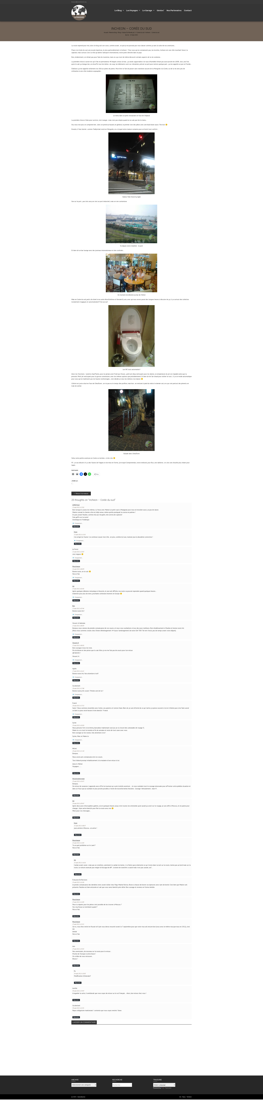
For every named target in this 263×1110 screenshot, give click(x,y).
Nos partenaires (174, 10)
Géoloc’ (160, 10)
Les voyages (132, 10)
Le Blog (118, 10)
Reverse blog (113, 32)
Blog (119, 32)
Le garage (147, 10)
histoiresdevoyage (78, 779)
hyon (75, 532)
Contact (188, 10)
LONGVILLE (76, 505)
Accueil (106, 32)
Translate (168, 1088)
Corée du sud (140, 32)
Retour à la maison (82, 493)
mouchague (76, 566)
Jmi (128, 35)
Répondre (76, 526)
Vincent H (75, 643)
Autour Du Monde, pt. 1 (128, 32)
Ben (73, 606)
